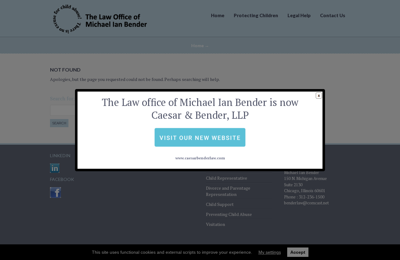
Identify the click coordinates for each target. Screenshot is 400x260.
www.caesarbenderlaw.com (200, 158)
